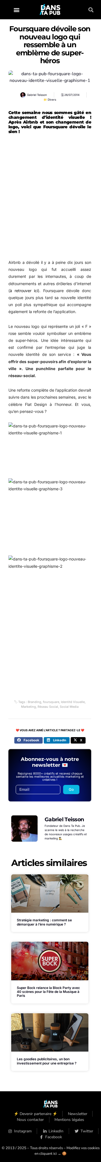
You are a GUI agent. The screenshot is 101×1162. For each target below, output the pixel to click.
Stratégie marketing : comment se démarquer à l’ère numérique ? (44, 922)
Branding (34, 702)
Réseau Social (48, 707)
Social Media (69, 707)
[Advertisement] (50, 199)
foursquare (51, 702)
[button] (16, 9)
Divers (52, 99)
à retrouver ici (24, 290)
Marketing (28, 707)
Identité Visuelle (73, 702)
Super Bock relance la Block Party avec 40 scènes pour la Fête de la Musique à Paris (48, 992)
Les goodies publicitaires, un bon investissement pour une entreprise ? (47, 1061)
